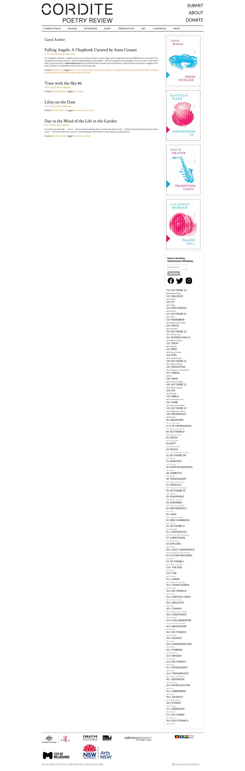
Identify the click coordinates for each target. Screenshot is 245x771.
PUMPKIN (177, 650)
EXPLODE (175, 544)
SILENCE (177, 638)
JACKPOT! (177, 697)
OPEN (174, 379)
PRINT (176, 28)
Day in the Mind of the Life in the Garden (81, 121)
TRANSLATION (126, 28)
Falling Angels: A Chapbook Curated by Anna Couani (91, 50)
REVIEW (72, 28)
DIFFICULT (176, 485)
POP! (174, 355)
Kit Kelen (146, 70)
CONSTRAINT (179, 614)
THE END (177, 567)
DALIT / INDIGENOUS (183, 550)
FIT (173, 302)
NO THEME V (177, 561)
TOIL (174, 573)
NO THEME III (179, 632)
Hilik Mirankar (126, 70)
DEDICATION (178, 367)
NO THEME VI (177, 526)
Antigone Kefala (87, 70)
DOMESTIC (176, 473)
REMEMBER (177, 320)
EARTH (174, 437)
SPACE (175, 325)
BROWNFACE (178, 414)
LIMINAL (175, 373)
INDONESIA (178, 679)
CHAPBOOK (159, 28)
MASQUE (177, 656)
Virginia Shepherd (76, 73)
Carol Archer (99, 70)
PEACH (174, 449)
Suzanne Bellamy (61, 73)
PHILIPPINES (177, 496)
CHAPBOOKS (57, 70)
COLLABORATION (181, 620)
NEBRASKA (178, 709)
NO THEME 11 (178, 384)
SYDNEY (176, 703)
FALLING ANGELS (58, 91)
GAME (174, 402)
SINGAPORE (177, 420)
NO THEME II (179, 662)
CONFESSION (177, 538)
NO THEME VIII (178, 455)
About (196, 12)
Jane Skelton (137, 70)
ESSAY (107, 28)
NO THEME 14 (178, 314)
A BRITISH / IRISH (181, 597)
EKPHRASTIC (179, 532)
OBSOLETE (178, 602)
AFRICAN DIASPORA (181, 467)
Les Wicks (154, 70)
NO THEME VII (177, 490)
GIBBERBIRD (179, 691)
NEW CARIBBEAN (179, 520)
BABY (174, 349)
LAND (173, 514)
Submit (195, 5)
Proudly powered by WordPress (187, 764)
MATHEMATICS (178, 508)
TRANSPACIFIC (180, 673)
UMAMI (175, 579)
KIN (173, 390)
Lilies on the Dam (60, 102)
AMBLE (175, 396)
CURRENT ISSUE (52, 28)
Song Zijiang (49, 73)
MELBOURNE (179, 626)
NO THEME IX (177, 432)
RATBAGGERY (180, 667)
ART (143, 28)
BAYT (173, 443)
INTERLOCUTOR (181, 685)
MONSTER (175, 461)
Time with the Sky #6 (63, 83)
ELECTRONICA (180, 720)
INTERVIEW (90, 28)
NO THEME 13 (178, 331)
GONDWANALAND (182, 644)
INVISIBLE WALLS (180, 337)
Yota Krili (87, 73)
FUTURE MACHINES (181, 555)
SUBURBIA (176, 502)
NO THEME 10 (178, 408)
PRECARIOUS (178, 308)
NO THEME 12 (178, 361)
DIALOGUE (177, 296)
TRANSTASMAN (180, 585)
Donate (194, 19)
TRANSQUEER (178, 479)
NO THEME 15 (178, 290)
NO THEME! (178, 715)
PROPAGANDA (183, 426)
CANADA (177, 608)
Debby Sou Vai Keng (112, 70)
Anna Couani (71, 54)
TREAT (175, 343)
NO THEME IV (179, 591)
